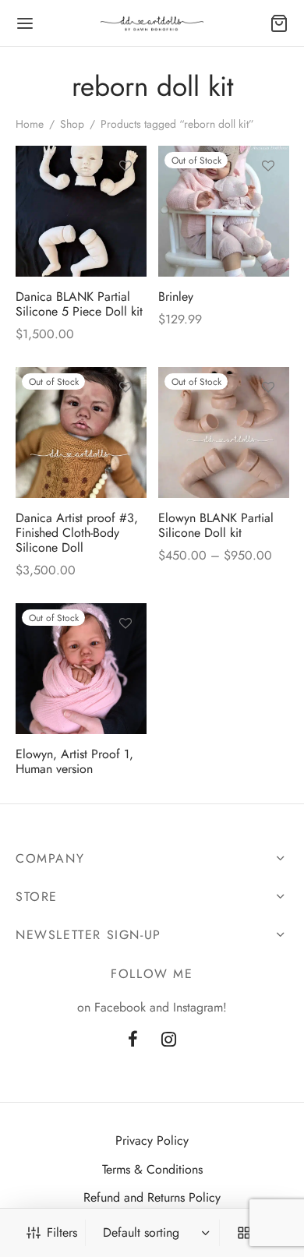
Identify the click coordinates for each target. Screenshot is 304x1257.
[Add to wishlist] (125, 167)
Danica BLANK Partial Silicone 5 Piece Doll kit (79, 304)
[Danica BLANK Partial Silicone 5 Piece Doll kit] (81, 211)
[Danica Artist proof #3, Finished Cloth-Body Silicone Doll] (81, 432)
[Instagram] (169, 1040)
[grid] (244, 1233)
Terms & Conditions (152, 1169)
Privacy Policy (152, 1140)
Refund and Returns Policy (152, 1197)
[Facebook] (133, 1040)
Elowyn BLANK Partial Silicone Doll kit (216, 524)
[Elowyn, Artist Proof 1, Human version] (81, 668)
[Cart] (279, 23)
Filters (62, 1232)
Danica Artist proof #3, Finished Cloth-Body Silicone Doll (77, 532)
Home (30, 124)
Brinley (175, 296)
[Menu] (25, 23)
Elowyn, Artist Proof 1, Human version (74, 760)
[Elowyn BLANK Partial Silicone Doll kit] (223, 432)
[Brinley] (223, 211)
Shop (72, 124)
